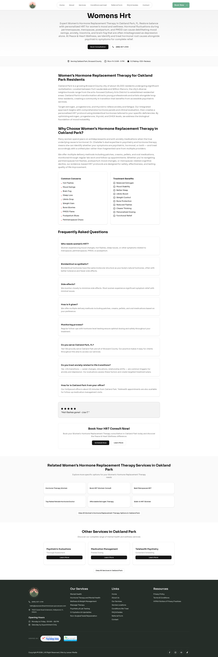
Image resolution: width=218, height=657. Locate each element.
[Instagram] (175, 652)
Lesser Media (71, 652)
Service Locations (119, 605)
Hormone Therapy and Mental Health (85, 598)
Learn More (118, 443)
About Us (115, 598)
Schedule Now (101, 443)
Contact (115, 620)
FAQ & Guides (117, 612)
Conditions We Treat (120, 609)
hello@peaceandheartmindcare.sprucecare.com (47, 606)
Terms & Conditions (161, 598)
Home (114, 594)
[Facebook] (169, 652)
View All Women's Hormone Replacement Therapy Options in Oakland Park (109, 513)
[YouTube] (181, 652)
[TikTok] (187, 652)
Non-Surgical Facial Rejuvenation (83, 616)
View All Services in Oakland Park (109, 570)
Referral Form (117, 616)
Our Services (117, 601)
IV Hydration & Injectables (80, 612)
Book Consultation (98, 47)
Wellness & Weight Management (83, 601)
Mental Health (76, 594)
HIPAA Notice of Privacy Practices (167, 601)
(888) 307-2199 (122, 47)
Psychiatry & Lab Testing (80, 609)
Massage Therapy (77, 605)
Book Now (179, 5)
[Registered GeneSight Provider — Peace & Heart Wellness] (70, 638)
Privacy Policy (159, 594)
